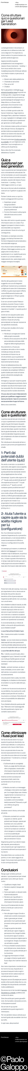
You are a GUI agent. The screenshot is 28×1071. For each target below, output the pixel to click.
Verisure (12, 551)
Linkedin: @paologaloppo (21, 6)
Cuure (3, 238)
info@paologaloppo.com (21, 4)
